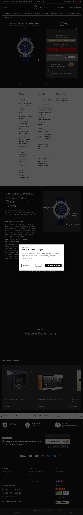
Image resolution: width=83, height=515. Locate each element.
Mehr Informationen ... (27, 258)
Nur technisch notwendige (38, 265)
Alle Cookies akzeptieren (53, 265)
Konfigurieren (26, 265)
